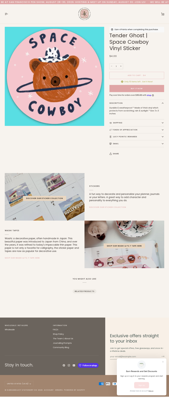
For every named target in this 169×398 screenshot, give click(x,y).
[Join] (162, 356)
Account (49, 390)
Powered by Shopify (74, 390)
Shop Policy (58, 334)
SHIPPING (117, 123)
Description (116, 103)
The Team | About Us (63, 338)
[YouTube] (74, 365)
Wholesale (10, 329)
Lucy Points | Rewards (124, 136)
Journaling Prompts (62, 343)
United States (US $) (18, 383)
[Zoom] (9, 121)
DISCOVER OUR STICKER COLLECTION (44, 198)
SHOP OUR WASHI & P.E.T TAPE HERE (22, 258)
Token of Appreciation (125, 130)
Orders (59, 390)
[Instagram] (69, 365)
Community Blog (61, 347)
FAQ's (55, 329)
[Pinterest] (64, 365)
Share (116, 153)
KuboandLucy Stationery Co (22, 390)
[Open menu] (9, 14)
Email (115, 143)
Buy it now (137, 88)
